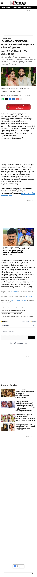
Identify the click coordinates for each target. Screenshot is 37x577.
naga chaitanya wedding (27, 316)
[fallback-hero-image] (8, 393)
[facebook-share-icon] (10, 100)
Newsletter (14, 291)
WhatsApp (29, 296)
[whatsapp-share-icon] (2, 100)
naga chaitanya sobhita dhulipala (10, 316)
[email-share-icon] (17, 100)
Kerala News (17, 8)
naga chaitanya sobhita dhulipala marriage (13, 307)
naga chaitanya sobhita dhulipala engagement (13, 310)
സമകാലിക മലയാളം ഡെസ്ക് (12, 92)
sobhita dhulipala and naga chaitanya (11, 313)
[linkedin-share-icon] (13, 100)
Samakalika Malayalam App (18, 300)
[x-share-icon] (6, 100)
